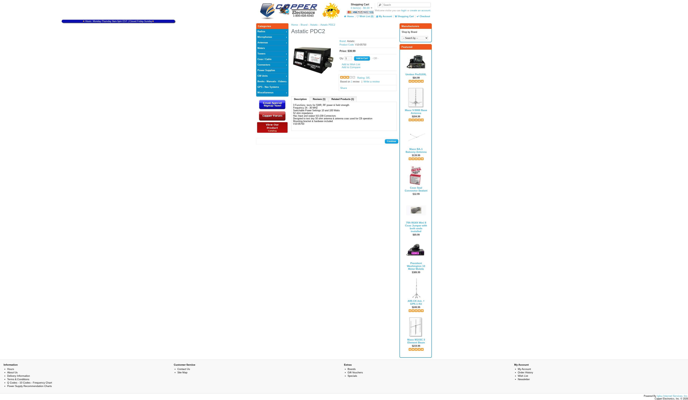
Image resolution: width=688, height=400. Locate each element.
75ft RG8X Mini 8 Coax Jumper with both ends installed (416, 227)
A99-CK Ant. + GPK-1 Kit (416, 302)
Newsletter (524, 379)
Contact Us (183, 369)
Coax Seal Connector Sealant (416, 189)
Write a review (372, 81)
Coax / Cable (264, 59)
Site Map (182, 372)
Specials (352, 375)
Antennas (262, 42)
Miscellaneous (265, 92)
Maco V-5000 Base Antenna (416, 111)
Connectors (263, 64)
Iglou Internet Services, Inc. (672, 395)
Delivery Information (18, 375)
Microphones (264, 37)
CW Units (262, 76)
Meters (261, 48)
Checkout (424, 16)
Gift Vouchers (355, 372)
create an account (420, 10)
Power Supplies (266, 70)
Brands (352, 369)
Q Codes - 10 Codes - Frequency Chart (29, 382)
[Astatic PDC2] (313, 79)
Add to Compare (351, 67)
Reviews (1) (319, 99)
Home (350, 16)
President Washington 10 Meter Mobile (416, 266)
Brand (304, 24)
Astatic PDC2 (327, 24)
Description (300, 99)
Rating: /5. (363, 77)
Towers (261, 53)
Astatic (314, 24)
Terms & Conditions (18, 379)
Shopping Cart (405, 16)
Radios (261, 31)
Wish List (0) (366, 16)
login (404, 10)
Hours (10, 369)
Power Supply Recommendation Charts (29, 386)
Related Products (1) (342, 99)
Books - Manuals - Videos (271, 81)
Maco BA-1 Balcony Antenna (416, 150)
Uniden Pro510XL (416, 74)
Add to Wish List (351, 64)
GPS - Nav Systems (268, 87)
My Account (385, 16)
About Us (12, 372)
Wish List (523, 375)
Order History (525, 372)
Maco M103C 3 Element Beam (416, 341)
